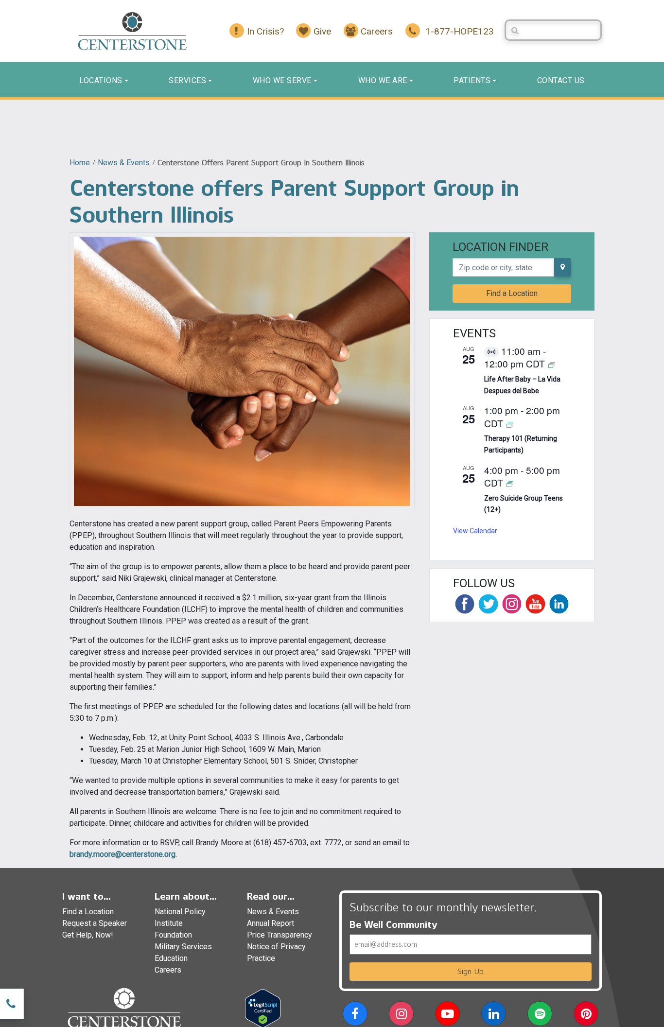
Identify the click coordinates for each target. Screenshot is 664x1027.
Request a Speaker (94, 923)
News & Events (124, 162)
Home (80, 162)
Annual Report (270, 923)
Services (187, 80)
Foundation (173, 935)
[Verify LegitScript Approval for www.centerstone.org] (262, 1007)
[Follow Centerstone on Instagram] (512, 603)
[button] (355, 1015)
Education (171, 958)
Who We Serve (282, 80)
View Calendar (475, 531)
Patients (472, 80)
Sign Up (470, 971)
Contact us (561, 80)
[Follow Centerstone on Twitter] (488, 603)
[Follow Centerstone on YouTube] (535, 603)
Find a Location (512, 293)
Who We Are (382, 80)
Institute (169, 923)
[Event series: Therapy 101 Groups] (510, 424)
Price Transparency (279, 935)
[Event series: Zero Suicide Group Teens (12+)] (510, 483)
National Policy (180, 911)
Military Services (183, 946)
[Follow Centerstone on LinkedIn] (559, 603)
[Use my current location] (562, 267)
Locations (100, 80)
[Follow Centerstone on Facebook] (464, 603)
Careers (168, 970)
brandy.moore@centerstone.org (122, 854)
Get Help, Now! (87, 935)
